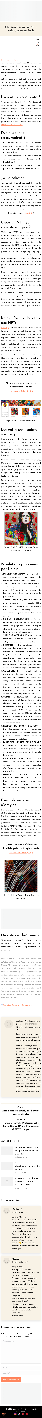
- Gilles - (16, 1209)
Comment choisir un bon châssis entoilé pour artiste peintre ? (27, 1166)
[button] (4, 1414)
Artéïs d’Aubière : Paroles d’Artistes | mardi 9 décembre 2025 (27, 1181)
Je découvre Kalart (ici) (20, 391)
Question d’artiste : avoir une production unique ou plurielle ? (27, 1150)
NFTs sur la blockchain (12, 125)
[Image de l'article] (7, 1150)
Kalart (27, 213)
